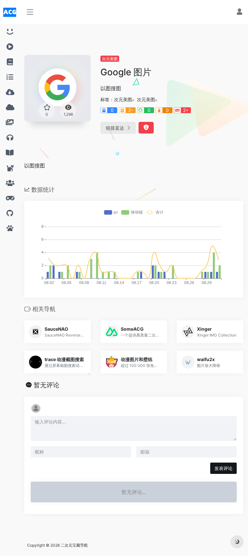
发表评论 (223, 468)
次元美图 (110, 58)
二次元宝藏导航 (74, 545)
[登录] (239, 12)
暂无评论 (46, 385)
